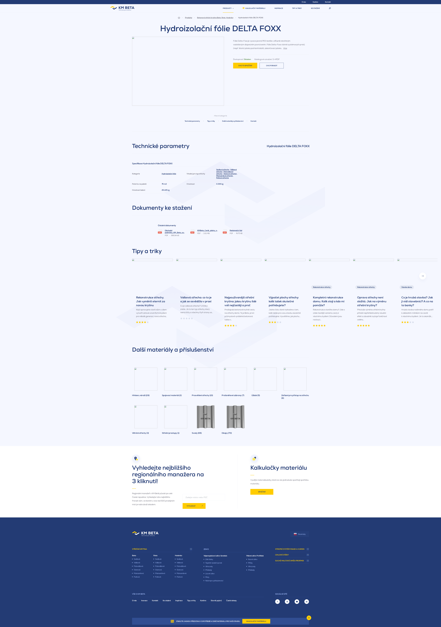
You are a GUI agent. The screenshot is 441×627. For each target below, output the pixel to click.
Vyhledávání (330, 8)
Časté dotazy (231, 600)
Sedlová (137, 559)
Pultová (137, 577)
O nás (134, 600)
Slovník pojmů (216, 600)
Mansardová (139, 573)
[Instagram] (287, 601)
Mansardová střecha (224, 176)
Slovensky (302, 534)
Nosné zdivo (252, 559)
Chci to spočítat (245, 66)
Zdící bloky (209, 559)
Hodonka (178, 555)
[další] (422, 276)
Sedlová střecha (222, 169)
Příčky (250, 563)
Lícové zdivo (210, 573)
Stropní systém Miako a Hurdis (289, 549)
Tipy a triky (211, 121)
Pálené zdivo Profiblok (255, 556)
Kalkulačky (256, 621)
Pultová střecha (222, 178)
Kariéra (203, 600)
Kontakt (253, 121)
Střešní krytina (139, 549)
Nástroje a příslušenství (214, 581)
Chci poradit (271, 66)
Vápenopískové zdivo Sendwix (215, 556)
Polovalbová (138, 566)
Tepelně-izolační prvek (213, 563)
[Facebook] (277, 601)
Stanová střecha (230, 174)
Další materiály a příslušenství (232, 121)
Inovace (144, 600)
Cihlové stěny (282, 555)
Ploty (207, 577)
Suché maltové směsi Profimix (289, 561)
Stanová (137, 570)
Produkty (188, 18)
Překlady (208, 570)
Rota (155, 555)
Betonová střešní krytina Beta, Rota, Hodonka (215, 18)
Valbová (137, 563)
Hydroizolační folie (169, 174)
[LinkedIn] (306, 601)
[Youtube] (297, 601)
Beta (134, 555)
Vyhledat (191, 506)
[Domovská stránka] (179, 18)
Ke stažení (167, 600)
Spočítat (262, 492)
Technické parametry (192, 121)
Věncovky (209, 566)
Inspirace (179, 600)
